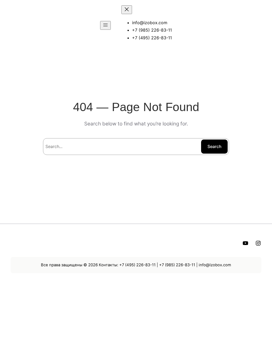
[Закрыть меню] (126, 9)
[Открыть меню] (105, 25)
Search (214, 146)
